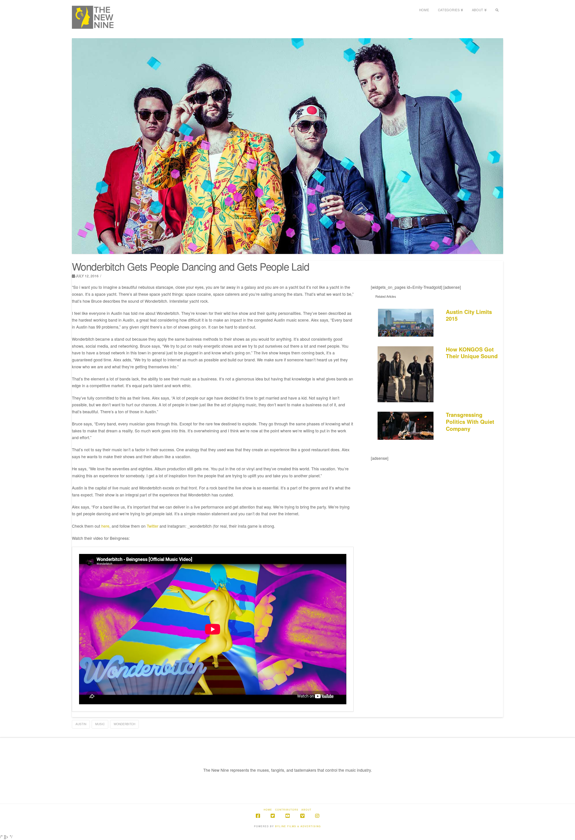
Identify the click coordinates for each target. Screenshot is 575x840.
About (306, 809)
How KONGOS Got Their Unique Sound (472, 352)
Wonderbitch (124, 724)
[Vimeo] (302, 815)
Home (268, 809)
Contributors (287, 809)
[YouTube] (287, 815)
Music (100, 724)
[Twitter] (273, 815)
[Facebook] (258, 815)
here (105, 526)
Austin (80, 724)
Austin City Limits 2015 (469, 315)
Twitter (152, 526)
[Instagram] (317, 815)
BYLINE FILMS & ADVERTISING (298, 826)
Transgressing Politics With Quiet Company (470, 421)
